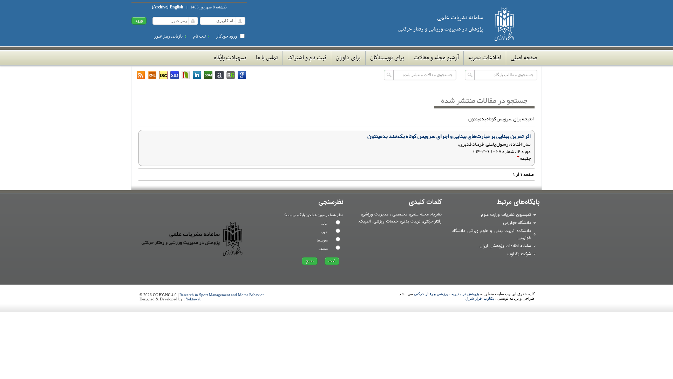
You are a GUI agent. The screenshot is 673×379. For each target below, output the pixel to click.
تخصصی (399, 214)
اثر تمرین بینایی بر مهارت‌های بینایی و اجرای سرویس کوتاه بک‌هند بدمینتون (449, 136)
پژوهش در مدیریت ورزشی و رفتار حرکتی (446, 294)
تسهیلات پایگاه (230, 58)
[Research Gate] (230, 75)
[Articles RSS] (141, 75)
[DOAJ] (208, 75)
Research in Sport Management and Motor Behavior (221, 295)
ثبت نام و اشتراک (306, 58)
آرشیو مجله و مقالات (436, 58)
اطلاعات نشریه (484, 58)
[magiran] (186, 75)
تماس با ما (267, 58)
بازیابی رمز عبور (168, 36)
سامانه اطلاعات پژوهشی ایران (505, 245)
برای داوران (348, 58)
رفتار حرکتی (432, 221)
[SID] (174, 75)
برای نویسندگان (387, 58)
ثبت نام (199, 36)
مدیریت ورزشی (375, 214)
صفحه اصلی (524, 58)
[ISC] (163, 75)
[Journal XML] (152, 75)
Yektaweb (194, 299)
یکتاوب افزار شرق (479, 298)
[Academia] (219, 75)
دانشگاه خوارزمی (517, 222)
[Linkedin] (197, 75)
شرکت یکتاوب (519, 254)
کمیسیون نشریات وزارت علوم (506, 214)
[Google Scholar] (242, 75)
